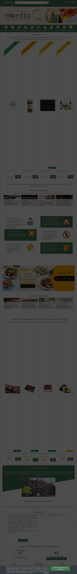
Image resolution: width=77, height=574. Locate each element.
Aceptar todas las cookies (60, 568)
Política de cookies (38, 572)
